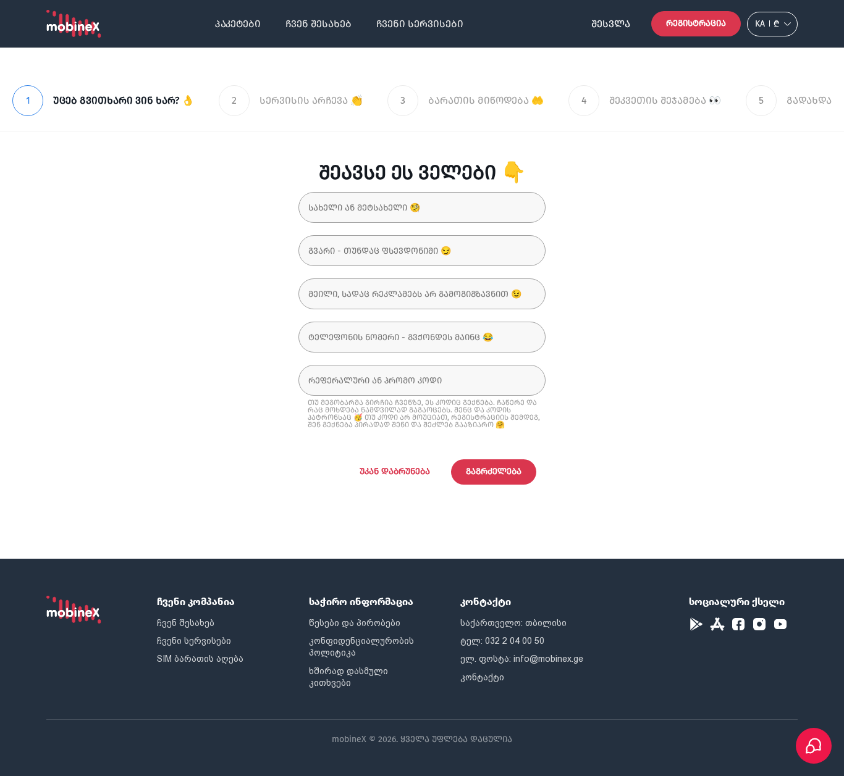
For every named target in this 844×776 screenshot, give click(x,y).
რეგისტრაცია (696, 23)
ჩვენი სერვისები (419, 24)
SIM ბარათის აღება (200, 659)
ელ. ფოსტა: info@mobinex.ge (521, 659)
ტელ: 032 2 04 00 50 (502, 641)
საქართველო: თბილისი (513, 623)
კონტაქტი (482, 677)
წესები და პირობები (354, 623)
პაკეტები (238, 24)
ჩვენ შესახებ (318, 24)
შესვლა (610, 24)
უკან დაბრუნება (395, 471)
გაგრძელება (493, 471)
